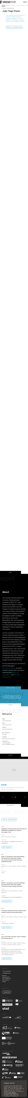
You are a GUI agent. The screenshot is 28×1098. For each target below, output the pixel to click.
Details (23, 5)
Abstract (7, 847)
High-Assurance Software (8, 738)
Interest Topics (15, 5)
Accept (7, 1094)
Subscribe (7, 992)
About (7, 5)
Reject (15, 1094)
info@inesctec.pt (6, 973)
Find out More (12, 1092)
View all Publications (9, 819)
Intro (3, 5)
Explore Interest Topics (11, 697)
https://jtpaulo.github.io (8, 668)
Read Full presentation (14, 27)
